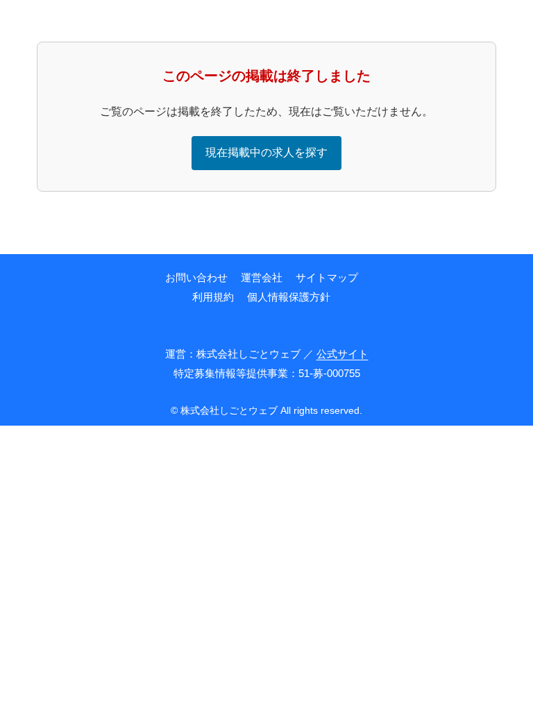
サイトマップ (327, 277)
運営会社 (261, 277)
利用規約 (213, 297)
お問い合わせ (196, 277)
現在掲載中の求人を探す (266, 152)
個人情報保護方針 (288, 297)
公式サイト (342, 354)
